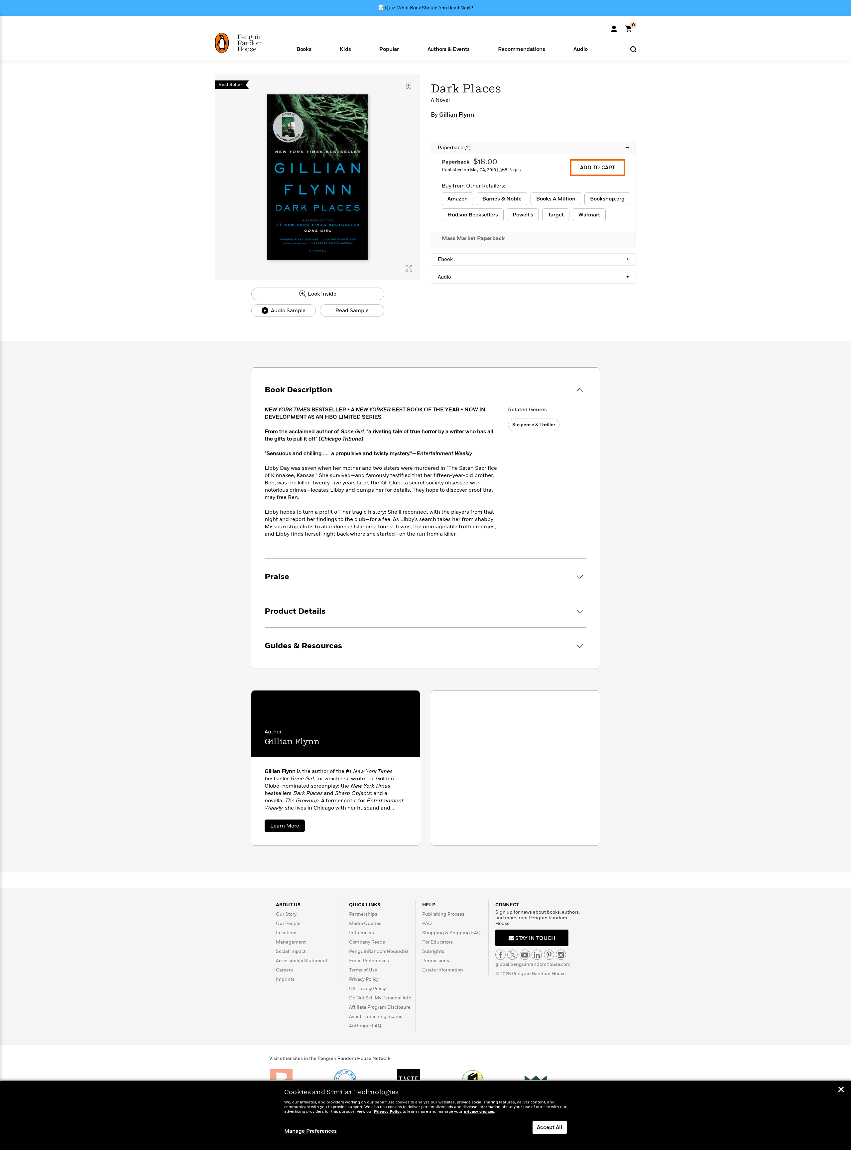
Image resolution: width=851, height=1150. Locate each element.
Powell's (523, 214)
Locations (287, 933)
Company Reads (367, 942)
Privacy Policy (364, 979)
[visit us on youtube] (525, 955)
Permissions (435, 961)
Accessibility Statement (301, 961)
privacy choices (479, 1111)
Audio (533, 277)
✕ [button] (841, 1090)
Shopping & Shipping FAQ (451, 933)
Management (291, 942)
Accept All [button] (549, 1127)
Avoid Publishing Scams (375, 1016)
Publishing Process (443, 914)
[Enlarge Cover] (409, 268)
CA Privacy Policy (367, 988)
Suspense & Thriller (533, 425)
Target (556, 214)
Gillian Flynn (456, 115)
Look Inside (321, 294)
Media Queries (365, 923)
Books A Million (555, 198)
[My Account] (614, 27)
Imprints (285, 979)
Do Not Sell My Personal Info (380, 998)
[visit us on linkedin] (537, 955)
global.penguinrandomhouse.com (532, 964)
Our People (288, 923)
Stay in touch (534, 938)
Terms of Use (363, 970)
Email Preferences (369, 961)
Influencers (361, 933)
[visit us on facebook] (500, 955)
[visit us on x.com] (512, 955)
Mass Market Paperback (473, 238)
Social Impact (290, 951)
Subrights (433, 951)
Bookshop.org (607, 198)
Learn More (287, 827)
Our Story (286, 914)
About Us (288, 905)
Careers (284, 970)
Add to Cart (597, 167)
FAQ (427, 923)
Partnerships (363, 914)
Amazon (457, 198)
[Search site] (633, 49)
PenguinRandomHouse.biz (379, 951)
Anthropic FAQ (365, 1026)
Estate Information (442, 970)
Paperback (533, 147)
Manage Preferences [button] (310, 1131)
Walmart (589, 214)
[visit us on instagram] (561, 955)
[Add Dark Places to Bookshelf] (408, 86)
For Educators (437, 942)
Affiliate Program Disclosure (380, 1007)
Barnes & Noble (502, 198)
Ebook (533, 259)
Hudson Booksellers (472, 214)
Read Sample (352, 310)
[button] (304, 49)
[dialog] (425, 1115)
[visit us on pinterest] (549, 955)
